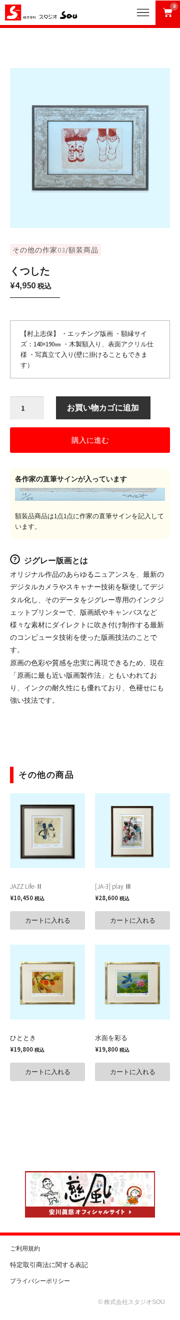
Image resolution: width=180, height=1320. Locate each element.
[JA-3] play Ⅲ (113, 886)
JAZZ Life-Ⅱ (26, 886)
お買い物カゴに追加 (103, 407)
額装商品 (83, 249)
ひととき (23, 1038)
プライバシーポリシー (40, 1281)
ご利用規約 (25, 1248)
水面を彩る (111, 1038)
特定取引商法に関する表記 (49, 1265)
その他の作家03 (39, 249)
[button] (90, 440)
